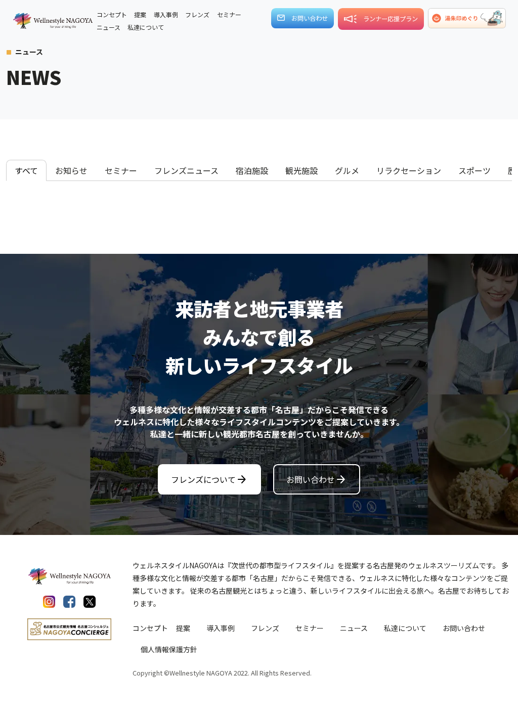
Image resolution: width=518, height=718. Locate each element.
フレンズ (265, 628)
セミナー (121, 170)
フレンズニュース (186, 170)
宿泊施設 (252, 170)
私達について (405, 628)
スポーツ (474, 170)
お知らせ (71, 170)
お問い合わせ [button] (309, 18)
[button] (467, 18)
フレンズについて (209, 479)
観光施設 (301, 170)
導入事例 (220, 628)
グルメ (347, 170)
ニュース (354, 628)
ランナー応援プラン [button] (390, 18)
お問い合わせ (316, 479)
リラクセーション (408, 170)
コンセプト (150, 628)
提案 (183, 628)
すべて (26, 170)
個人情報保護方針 (169, 649)
